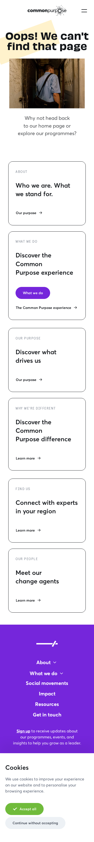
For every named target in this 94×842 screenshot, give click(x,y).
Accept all (28, 808)
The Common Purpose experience (43, 307)
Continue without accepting (35, 822)
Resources (47, 704)
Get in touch (47, 714)
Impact (47, 693)
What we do (33, 292)
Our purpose (26, 212)
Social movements (47, 683)
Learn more (25, 458)
